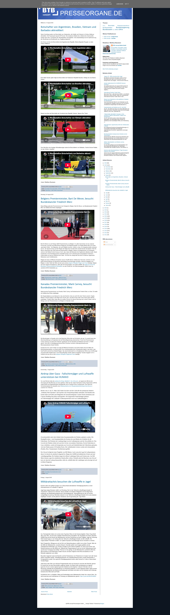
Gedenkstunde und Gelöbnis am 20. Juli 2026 (115, 107)
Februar (108, 203)
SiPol (74, 363)
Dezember (108, 167)
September (108, 173)
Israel (59, 471)
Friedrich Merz (55, 277)
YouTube (119, 65)
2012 (105, 232)
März (107, 201)
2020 (105, 216)
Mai (107, 197)
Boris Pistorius (48, 363)
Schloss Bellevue (61, 188)
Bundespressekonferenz (123, 25)
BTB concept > (111, 36)
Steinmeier (68, 188)
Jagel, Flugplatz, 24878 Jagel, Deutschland (55, 587)
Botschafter (54, 188)
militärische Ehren (62, 277)
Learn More (119, 4)
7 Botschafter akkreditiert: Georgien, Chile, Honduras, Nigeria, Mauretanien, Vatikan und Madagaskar (115, 115)
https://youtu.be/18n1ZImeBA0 (88, 576)
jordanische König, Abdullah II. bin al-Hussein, (66, 381)
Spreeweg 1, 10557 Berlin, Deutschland (54, 190)
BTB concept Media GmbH (119, 45)
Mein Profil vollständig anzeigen (110, 69)
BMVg (46, 585)
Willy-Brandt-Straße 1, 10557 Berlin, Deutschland (56, 279)
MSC (114, 29)
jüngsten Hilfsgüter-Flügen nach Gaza (78, 263)
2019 (105, 218)
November (108, 169)
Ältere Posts (94, 591)
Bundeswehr (55, 471)
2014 (105, 228)
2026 (105, 163)
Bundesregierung (122, 27)
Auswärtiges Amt (48, 188)
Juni (107, 195)
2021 (105, 214)
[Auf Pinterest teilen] (72, 187)
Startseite (69, 591)
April (107, 199)
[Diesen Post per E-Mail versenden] (65, 187)
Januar (107, 205)
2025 (105, 165)
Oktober (108, 171)
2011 (105, 234)
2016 (105, 224)
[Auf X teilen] (68, 187)
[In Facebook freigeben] (70, 187)
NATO (116, 29)
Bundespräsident (107, 27)
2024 (105, 208)
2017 (105, 222)
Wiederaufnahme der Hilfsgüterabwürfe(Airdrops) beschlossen (76, 386)
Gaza (47, 473)
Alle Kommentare (109, 244)
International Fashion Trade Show (112, 92)
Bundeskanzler (48, 277)
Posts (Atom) (50, 594)
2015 (105, 226)
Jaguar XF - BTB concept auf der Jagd (113, 76)
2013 (105, 230)
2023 (105, 210)
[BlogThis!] (67, 187)
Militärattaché (56, 585)
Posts (106, 242)
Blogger (102, 603)
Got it (127, 4)
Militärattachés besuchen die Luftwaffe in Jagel (66, 481)
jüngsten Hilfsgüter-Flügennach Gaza (65, 354)
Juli (106, 192)
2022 (105, 212)
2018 (105, 220)
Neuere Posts (44, 591)
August (107, 175)
